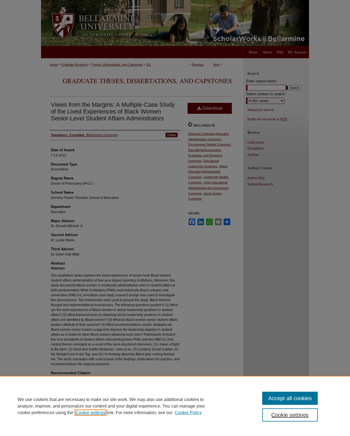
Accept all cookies (290, 398)
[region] (175, 406)
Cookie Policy (188, 412)
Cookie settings (90, 412)
